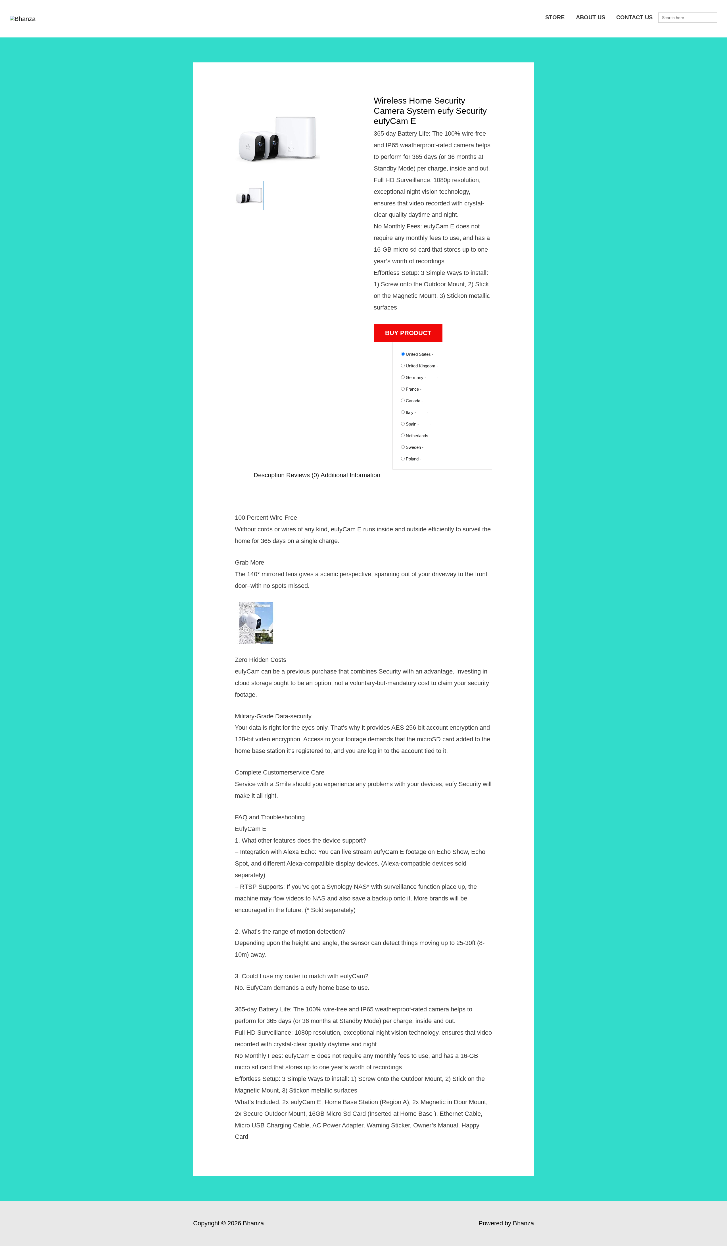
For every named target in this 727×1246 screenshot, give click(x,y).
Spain (411, 424)
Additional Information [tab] (350, 475)
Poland (412, 458)
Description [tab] (269, 475)
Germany (414, 377)
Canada (413, 400)
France (412, 389)
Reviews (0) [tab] (302, 475)
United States (418, 354)
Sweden (413, 447)
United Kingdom (420, 365)
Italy (409, 412)
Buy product (408, 332)
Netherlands (417, 435)
